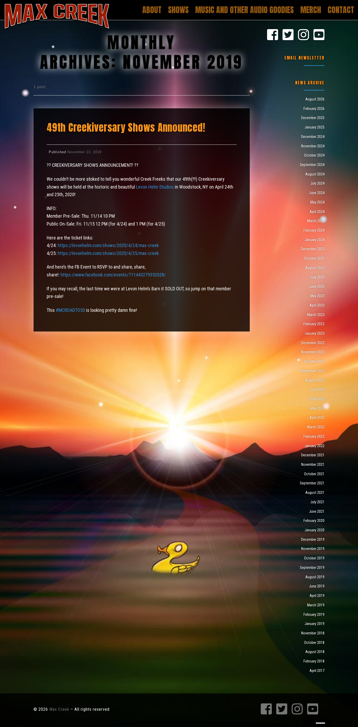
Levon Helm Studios (155, 187)
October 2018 (314, 642)
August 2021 (314, 492)
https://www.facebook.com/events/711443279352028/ (113, 274)
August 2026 (314, 99)
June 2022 (316, 399)
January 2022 (314, 446)
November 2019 (312, 549)
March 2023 (315, 315)
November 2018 (312, 633)
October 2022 (314, 361)
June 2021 (316, 511)
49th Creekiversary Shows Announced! (126, 127)
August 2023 (314, 268)
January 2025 (314, 127)
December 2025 (312, 118)
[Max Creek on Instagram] (303, 35)
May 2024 (317, 202)
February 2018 (313, 661)
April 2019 (317, 596)
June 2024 (316, 193)
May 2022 (317, 408)
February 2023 (313, 324)
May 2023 (317, 296)
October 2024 (314, 155)
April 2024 (317, 212)
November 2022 (312, 352)
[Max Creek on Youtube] (318, 35)
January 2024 (314, 240)
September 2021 (312, 483)
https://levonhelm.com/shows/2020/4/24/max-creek (108, 245)
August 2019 (314, 577)
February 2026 (313, 108)
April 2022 (317, 417)
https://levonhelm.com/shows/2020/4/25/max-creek (108, 253)
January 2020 (314, 530)
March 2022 (315, 427)
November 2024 (312, 146)
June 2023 (316, 286)
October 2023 (314, 258)
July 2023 (317, 277)
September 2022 (312, 371)
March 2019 (315, 605)
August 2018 (314, 652)
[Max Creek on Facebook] (272, 35)
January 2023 (314, 333)
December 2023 (312, 249)
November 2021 (312, 464)
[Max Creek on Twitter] (288, 35)
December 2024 (312, 137)
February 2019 (313, 614)
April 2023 (317, 305)
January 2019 (314, 624)
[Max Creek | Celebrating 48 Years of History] (57, 15)
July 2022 (317, 389)
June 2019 (316, 586)
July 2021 (317, 502)
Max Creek (59, 709)
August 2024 (314, 174)
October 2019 (314, 558)
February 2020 (313, 520)
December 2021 (312, 455)
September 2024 (312, 165)
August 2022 (314, 380)
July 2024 (317, 183)
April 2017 (317, 671)
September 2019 (312, 567)
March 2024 (315, 221)
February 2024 (313, 230)
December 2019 (312, 539)
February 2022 (313, 436)
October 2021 (314, 474)
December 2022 (312, 343)
